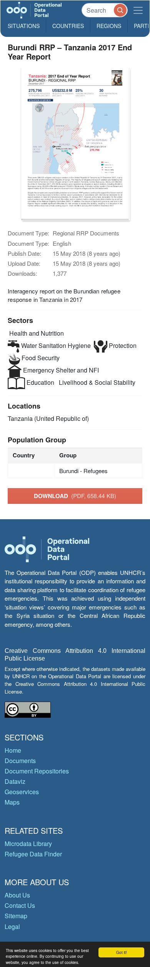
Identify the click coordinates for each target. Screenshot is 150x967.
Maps (12, 802)
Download (75, 496)
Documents (20, 760)
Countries (68, 26)
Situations (24, 26)
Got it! (121, 952)
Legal (12, 926)
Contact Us (20, 905)
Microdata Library (28, 843)
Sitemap (16, 915)
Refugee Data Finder (33, 853)
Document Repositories (37, 771)
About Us (17, 895)
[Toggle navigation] (138, 10)
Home (13, 750)
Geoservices (22, 791)
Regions (109, 26)
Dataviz (15, 781)
